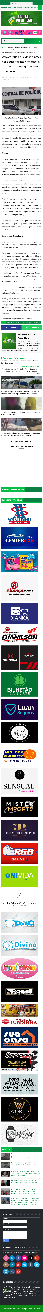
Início (3, 48)
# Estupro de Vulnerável (24, 322)
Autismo (10, 48)
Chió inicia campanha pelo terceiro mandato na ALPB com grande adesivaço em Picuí (24, 1191)
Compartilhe (13, 328)
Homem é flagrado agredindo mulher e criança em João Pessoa (20, 413)
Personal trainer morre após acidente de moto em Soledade (25, 1181)
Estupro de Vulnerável (22, 48)
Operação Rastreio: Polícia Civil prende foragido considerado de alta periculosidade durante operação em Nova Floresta (25, 1201)
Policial (35, 48)
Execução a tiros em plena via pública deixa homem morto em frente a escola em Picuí (25, 1156)
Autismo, (26, 77)
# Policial (37, 322)
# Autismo (10, 322)
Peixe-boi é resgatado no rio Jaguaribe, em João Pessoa (24, 1164)
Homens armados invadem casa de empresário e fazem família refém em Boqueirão (20, 434)
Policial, (12, 80)
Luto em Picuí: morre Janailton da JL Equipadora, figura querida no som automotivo (26, 1174)
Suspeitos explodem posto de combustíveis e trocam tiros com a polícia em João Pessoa (20, 392)
